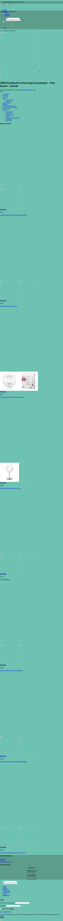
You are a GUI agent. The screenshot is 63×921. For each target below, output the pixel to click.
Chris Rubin (6, 94)
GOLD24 (5, 95)
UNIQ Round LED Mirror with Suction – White (12, 397)
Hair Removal (9, 111)
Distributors (6, 891)
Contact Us (6, 892)
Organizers (9, 119)
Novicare (5, 97)
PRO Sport (9, 101)
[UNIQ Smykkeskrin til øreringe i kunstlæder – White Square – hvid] (7, 28)
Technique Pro (7, 108)
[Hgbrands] (6, 4)
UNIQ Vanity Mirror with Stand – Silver (10, 488)
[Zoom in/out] (2, 919)
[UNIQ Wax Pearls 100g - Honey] (19, 299)
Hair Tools (9, 113)
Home (5, 9)
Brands (5, 888)
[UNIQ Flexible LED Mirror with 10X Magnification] (19, 754)
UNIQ (6, 11)
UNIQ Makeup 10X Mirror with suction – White (12, 852)
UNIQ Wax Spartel (5, 579)
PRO (4, 98)
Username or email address (7, 903)
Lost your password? (5, 911)
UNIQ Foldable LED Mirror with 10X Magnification (13, 215)
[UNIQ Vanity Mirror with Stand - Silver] (19, 481)
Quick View (3, 209)
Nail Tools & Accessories (12, 117)
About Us (5, 12)
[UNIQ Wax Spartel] (19, 572)
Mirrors (8, 116)
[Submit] (3, 885)
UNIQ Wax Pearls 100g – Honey (8, 306)
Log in (11, 908)
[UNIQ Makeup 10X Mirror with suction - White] (19, 845)
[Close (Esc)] (0, 919)
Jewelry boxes (12, 11)
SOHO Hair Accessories (9, 106)
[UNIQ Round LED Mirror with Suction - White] (19, 390)
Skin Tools (9, 120)
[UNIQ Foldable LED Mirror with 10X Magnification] (19, 208)
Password (3, 906)
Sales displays (6, 103)
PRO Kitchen (9, 100)
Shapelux (5, 104)
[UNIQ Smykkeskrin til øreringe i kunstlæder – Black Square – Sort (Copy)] (7, 20)
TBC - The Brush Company (10, 107)
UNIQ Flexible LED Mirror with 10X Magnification (13, 761)
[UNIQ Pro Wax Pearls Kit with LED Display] (19, 663)
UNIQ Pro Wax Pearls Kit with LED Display (11, 670)
